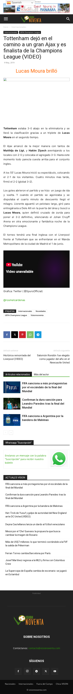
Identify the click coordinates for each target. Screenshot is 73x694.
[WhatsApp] (30, 334)
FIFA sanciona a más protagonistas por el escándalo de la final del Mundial (44, 387)
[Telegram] (38, 334)
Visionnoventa (37, 315)
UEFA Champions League (30, 32)
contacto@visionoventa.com (44, 648)
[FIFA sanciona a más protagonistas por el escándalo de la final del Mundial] (11, 387)
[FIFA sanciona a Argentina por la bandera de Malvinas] (11, 420)
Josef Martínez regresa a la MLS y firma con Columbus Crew (35, 562)
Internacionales (19, 27)
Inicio (5, 27)
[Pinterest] (22, 334)
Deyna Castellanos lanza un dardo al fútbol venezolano (35, 524)
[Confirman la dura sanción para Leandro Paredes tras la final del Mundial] (11, 404)
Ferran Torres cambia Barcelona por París (28, 553)
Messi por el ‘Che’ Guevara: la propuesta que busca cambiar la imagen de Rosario (32, 533)
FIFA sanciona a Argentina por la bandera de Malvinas (34, 506)
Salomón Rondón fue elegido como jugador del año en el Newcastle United (53, 359)
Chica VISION (62, 683)
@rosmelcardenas (14, 300)
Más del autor (41, 374)
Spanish (16, 2)
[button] (5, 18)
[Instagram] (27, 671)
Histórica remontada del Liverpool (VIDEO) (17, 357)
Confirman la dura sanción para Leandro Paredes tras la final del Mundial (43, 403)
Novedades (41, 311)
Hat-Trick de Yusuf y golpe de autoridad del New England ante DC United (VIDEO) (36, 515)
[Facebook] (6, 334)
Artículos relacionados (17, 374)
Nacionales (10, 683)
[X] (14, 334)
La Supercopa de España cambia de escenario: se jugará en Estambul (36, 572)
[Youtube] (54, 671)
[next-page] (11, 432)
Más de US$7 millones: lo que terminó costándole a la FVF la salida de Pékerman (36, 544)
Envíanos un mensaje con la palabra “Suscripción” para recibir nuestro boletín (25, 459)
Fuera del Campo (44, 683)
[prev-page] (5, 432)
